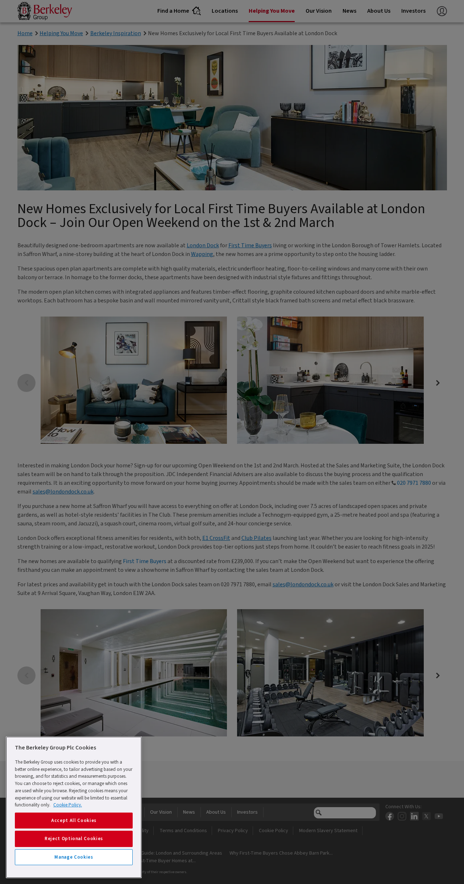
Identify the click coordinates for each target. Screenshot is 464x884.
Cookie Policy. (67, 805)
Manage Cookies (73, 857)
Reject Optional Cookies (74, 838)
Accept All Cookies (73, 820)
